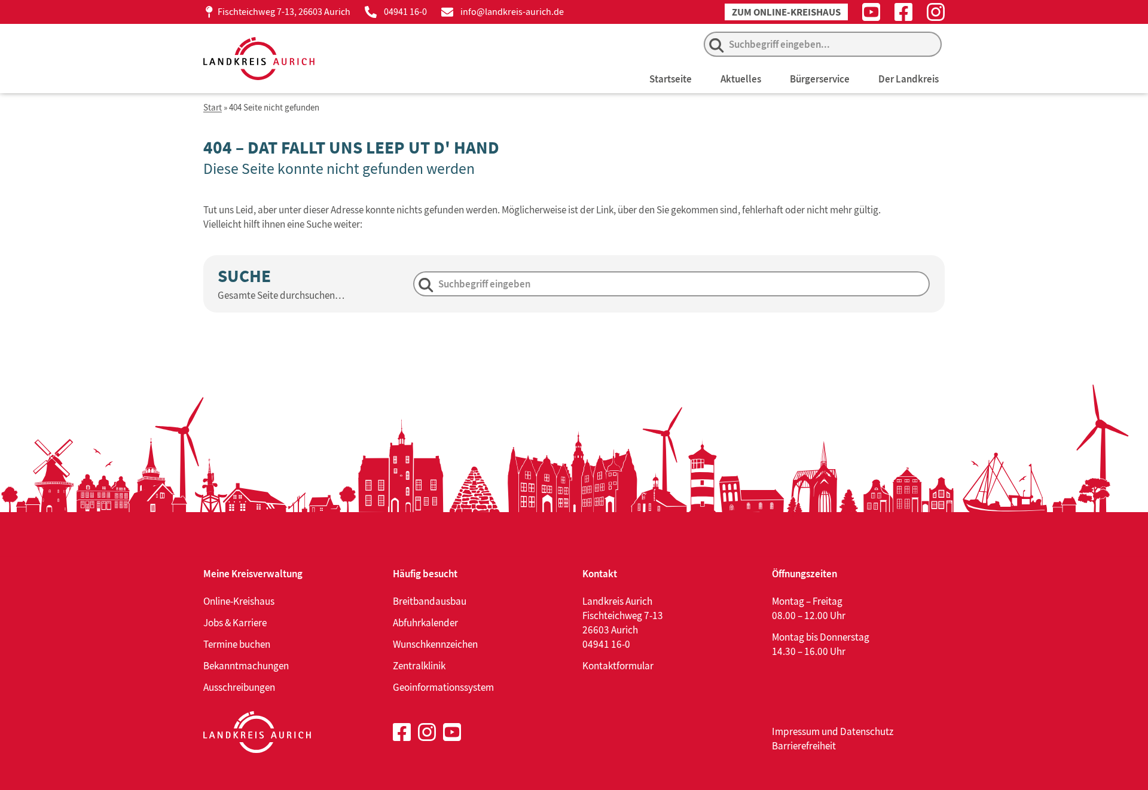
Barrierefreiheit (804, 745)
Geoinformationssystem (443, 687)
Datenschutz (866, 731)
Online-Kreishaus (238, 601)
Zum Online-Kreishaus (786, 12)
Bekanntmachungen (246, 665)
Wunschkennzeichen (435, 644)
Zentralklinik (419, 665)
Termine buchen (236, 644)
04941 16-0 (405, 11)
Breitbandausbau (429, 601)
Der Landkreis (908, 78)
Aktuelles (740, 78)
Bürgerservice (820, 78)
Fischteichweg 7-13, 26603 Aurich (284, 11)
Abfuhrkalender (425, 622)
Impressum (796, 731)
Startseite (670, 78)
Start (212, 108)
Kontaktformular (618, 665)
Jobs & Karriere (235, 622)
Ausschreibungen (239, 687)
